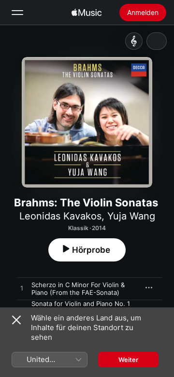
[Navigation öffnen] (17, 12)
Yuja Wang (131, 216)
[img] (87, 12)
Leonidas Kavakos (60, 216)
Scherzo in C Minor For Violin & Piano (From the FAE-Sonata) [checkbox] (78, 288)
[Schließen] (16, 320)
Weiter (128, 359)
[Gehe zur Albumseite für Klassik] (134, 41)
